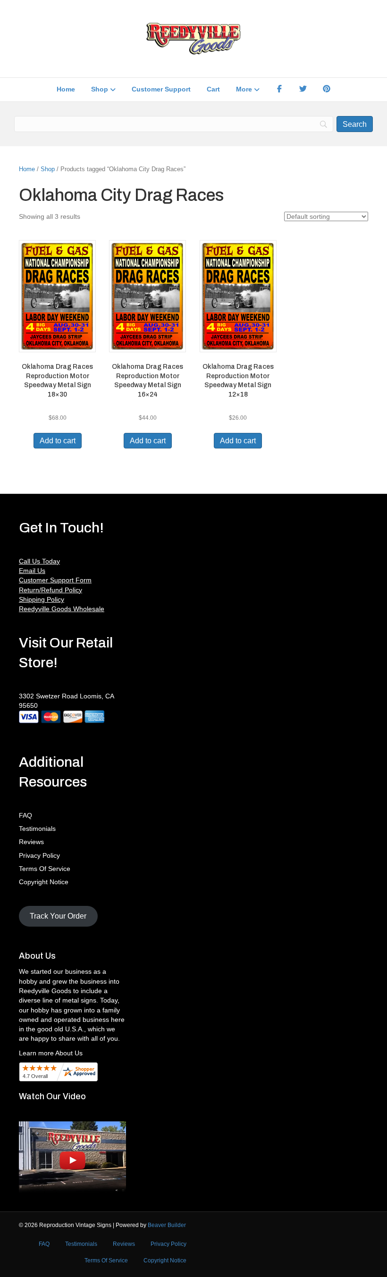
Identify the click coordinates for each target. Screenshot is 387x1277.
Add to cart (58, 441)
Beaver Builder (167, 1225)
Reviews (31, 842)
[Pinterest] (326, 89)
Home (66, 89)
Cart (213, 89)
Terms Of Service (44, 868)
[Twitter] (303, 89)
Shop (99, 89)
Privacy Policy (39, 855)
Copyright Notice (43, 882)
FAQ (25, 815)
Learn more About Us (51, 1053)
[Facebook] (279, 89)
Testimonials (37, 828)
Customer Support (161, 89)
